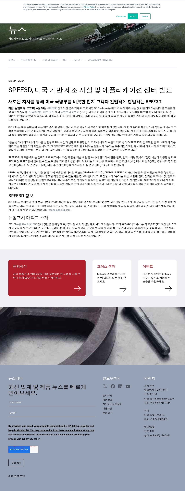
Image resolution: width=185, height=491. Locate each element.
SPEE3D (53, 108)
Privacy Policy (89, 7)
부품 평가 (107, 412)
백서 (65, 60)
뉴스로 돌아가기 (29, 60)
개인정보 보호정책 (112, 404)
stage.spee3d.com (60, 209)
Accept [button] (132, 16)
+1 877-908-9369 (158, 419)
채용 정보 (107, 400)
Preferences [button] (121, 16)
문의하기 (107, 395)
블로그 (11, 60)
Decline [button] (145, 16)
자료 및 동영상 (50, 60)
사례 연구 (77, 60)
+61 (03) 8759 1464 (160, 403)
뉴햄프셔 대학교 (70, 112)
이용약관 (107, 408)
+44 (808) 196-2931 (160, 435)
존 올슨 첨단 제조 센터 (41, 112)
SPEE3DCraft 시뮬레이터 (100, 60)
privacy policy (33, 439)
